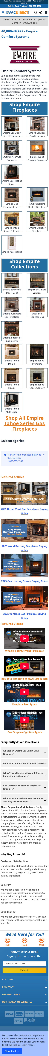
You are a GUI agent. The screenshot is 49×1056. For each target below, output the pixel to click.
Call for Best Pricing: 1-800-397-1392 (24, 6)
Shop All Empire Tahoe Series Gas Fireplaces (24, 423)
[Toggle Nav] (3, 12)
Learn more (27, 1044)
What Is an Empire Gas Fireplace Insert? (23, 763)
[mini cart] (46, 12)
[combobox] (35, 12)
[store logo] (17, 12)
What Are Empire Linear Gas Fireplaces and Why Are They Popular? (23, 800)
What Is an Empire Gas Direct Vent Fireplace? (21, 752)
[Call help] (7, 942)
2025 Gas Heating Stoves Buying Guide (24, 581)
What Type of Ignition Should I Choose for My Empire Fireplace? (23, 774)
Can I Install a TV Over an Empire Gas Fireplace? (22, 787)
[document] (24, 1043)
